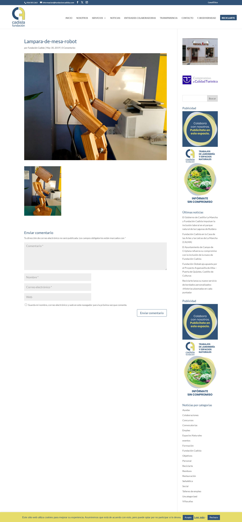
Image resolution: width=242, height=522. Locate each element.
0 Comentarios (68, 47)
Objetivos (187, 455)
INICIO (69, 18)
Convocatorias (189, 425)
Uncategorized (189, 496)
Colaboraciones (190, 415)
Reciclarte (187, 465)
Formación (188, 445)
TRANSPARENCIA (168, 18)
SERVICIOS (97, 18)
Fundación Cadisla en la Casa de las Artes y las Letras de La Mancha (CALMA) (199, 238)
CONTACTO (187, 18)
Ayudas (186, 410)
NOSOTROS (82, 18)
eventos (186, 440)
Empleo (186, 430)
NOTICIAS (115, 18)
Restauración (189, 476)
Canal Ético (213, 2)
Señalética (187, 481)
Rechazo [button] (214, 517)
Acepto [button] (188, 517)
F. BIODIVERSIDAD (206, 18)
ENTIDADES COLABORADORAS (140, 18)
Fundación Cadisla (36, 47)
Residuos (187, 471)
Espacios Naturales (192, 435)
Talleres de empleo (191, 491)
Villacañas (187, 501)
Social (185, 486)
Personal (186, 460)
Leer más (199, 517)
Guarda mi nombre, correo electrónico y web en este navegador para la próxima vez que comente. (77, 305)
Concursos (187, 420)
